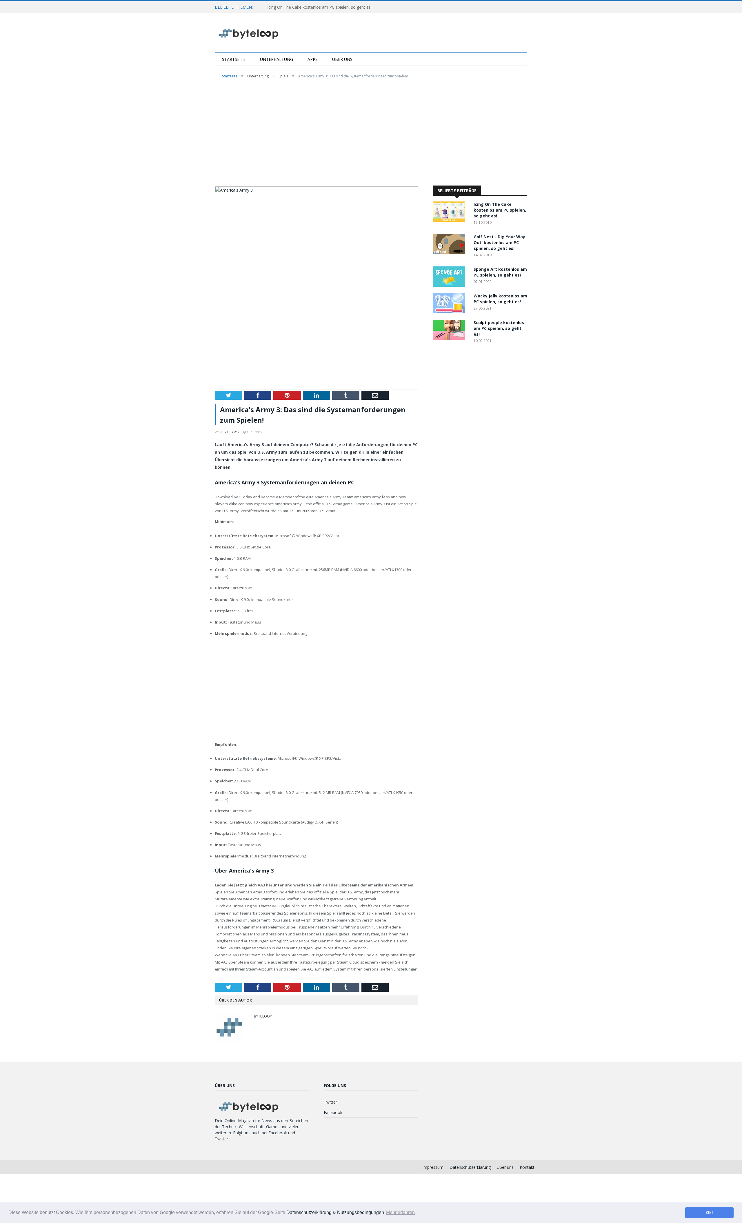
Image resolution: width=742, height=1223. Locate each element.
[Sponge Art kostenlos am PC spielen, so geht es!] (450, 285)
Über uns (342, 59)
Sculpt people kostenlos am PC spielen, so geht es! (499, 328)
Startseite (233, 59)
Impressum (432, 1167)
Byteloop (231, 432)
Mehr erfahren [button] (400, 1212)
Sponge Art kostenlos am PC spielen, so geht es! (500, 272)
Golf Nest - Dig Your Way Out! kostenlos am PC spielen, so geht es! (499, 242)
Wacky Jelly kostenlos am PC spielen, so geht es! (500, 298)
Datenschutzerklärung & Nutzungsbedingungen (335, 1212)
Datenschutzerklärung (470, 1167)
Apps (313, 59)
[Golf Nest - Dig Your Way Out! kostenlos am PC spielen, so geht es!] (450, 252)
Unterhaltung (276, 59)
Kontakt (527, 1167)
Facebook (333, 1112)
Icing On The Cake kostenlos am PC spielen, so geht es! (319, 7)
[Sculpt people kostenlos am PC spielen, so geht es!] (450, 338)
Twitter (330, 1102)
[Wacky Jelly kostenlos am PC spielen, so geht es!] (450, 312)
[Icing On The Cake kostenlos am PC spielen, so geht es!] (450, 220)
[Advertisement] (316, 137)
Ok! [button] (709, 1212)
